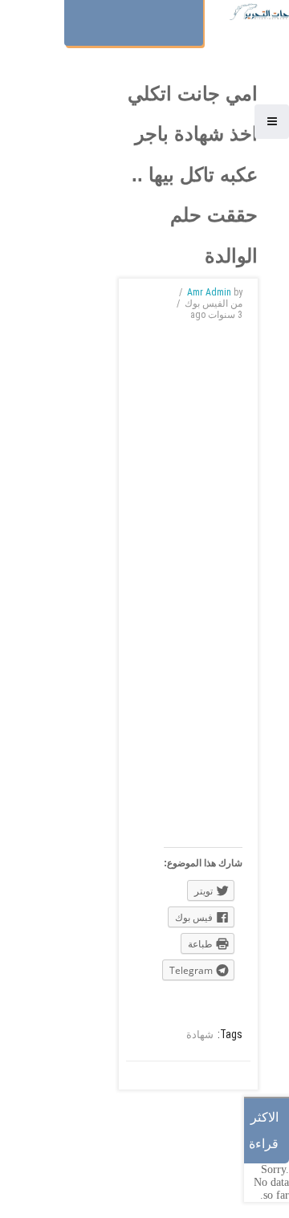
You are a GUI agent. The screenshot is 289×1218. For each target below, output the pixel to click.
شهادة (200, 1035)
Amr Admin (209, 292)
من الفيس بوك (213, 303)
